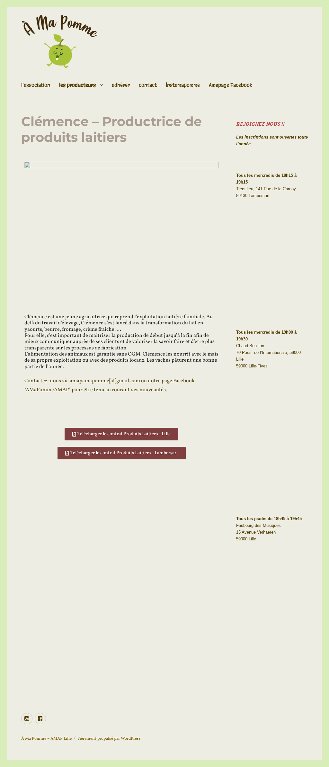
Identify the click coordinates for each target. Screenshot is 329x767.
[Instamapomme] (26, 718)
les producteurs (77, 85)
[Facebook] (40, 718)
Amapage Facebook (230, 85)
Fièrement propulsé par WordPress (109, 739)
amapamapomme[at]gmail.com (105, 380)
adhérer (121, 85)
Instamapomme (183, 85)
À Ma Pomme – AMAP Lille (46, 739)
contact (148, 85)
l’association (35, 85)
